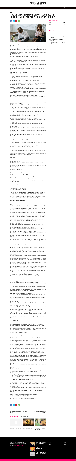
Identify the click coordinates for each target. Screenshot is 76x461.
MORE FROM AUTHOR (24, 416)
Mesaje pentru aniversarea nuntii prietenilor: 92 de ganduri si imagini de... (41, 448)
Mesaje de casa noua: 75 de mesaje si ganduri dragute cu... (41, 453)
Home (11, 10)
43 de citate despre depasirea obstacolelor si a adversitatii (40, 428)
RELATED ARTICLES (14, 416)
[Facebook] (11, 21)
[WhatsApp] (19, 21)
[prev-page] (11, 431)
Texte (44, 7)
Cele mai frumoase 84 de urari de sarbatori (40, 412)
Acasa (30, 7)
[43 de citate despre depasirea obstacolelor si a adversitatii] (40, 422)
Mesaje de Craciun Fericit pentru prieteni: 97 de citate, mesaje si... (41, 443)
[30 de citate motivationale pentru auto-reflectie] (28, 422)
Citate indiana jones (52, 45)
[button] (64, 8)
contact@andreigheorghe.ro (19, 445)
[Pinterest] (16, 21)
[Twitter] (14, 21)
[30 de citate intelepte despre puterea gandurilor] (16, 422)
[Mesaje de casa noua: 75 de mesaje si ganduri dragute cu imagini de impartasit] (32, 454)
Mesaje (39, 7)
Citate (34, 7)
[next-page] (12, 431)
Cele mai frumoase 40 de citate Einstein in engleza (18, 412)
